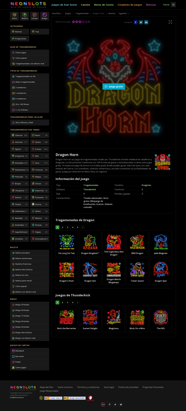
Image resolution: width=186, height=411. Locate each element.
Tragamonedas (91, 185)
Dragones (146, 185)
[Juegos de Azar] (31, 4)
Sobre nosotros (65, 387)
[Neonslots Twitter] (115, 406)
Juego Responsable (49, 390)
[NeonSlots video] (121, 406)
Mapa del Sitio (46, 387)
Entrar (166, 4)
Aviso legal (109, 387)
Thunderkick (90, 189)
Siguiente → (124, 13)
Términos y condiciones (88, 387)
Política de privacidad (128, 387)
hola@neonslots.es (17, 397)
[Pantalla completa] (170, 21)
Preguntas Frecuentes (153, 387)
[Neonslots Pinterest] (110, 406)
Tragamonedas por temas (24, 129)
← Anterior (111, 13)
